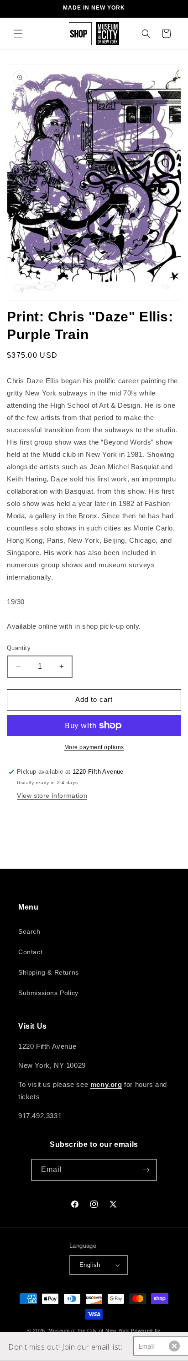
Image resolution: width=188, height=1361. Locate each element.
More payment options (94, 747)
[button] (18, 34)
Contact (30, 952)
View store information (52, 795)
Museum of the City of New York (88, 1330)
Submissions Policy (48, 992)
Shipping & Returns (48, 972)
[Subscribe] (146, 1170)
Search (29, 931)
